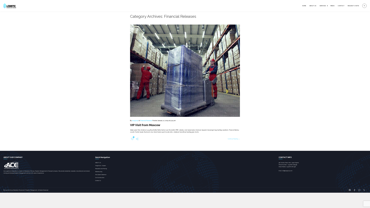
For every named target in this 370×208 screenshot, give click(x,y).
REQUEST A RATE (353, 5)
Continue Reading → (234, 139)
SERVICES (323, 5)
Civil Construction (99, 177)
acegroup (135, 120)
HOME (304, 5)
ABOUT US (312, 5)
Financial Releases (146, 120)
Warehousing (98, 171)
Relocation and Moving (101, 168)
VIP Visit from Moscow (145, 125)
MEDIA (332, 5)
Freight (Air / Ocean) (100, 165)
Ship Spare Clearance (100, 174)
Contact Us (98, 180)
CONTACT (341, 5)
